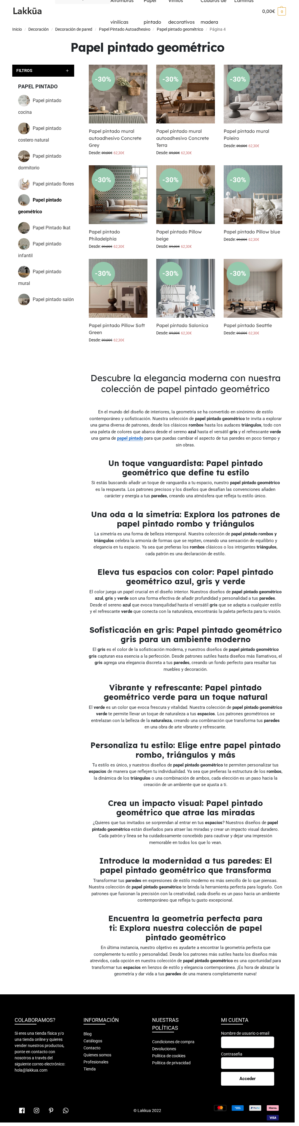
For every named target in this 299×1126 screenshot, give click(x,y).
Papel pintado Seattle (248, 325)
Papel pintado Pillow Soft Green (117, 328)
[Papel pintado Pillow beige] (185, 194)
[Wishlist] (138, 73)
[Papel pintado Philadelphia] (118, 194)
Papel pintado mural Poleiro (246, 134)
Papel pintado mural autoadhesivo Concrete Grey (115, 138)
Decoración (38, 29)
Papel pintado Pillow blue (252, 232)
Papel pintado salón (53, 299)
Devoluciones (164, 1048)
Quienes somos (97, 1055)
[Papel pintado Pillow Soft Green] (118, 288)
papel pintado (130, 438)
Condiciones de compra (173, 1041)
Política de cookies (168, 1055)
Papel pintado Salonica (182, 325)
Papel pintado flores (53, 184)
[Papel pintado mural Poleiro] (253, 94)
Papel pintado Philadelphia (104, 235)
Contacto (92, 1048)
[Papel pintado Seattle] (253, 288)
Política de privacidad (171, 1062)
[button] (274, 11)
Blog (88, 1034)
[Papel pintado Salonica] (185, 288)
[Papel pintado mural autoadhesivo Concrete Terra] (185, 94)
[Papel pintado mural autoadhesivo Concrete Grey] (118, 94)
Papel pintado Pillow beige (179, 235)
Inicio (17, 29)
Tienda (90, 1069)
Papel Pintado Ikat (51, 228)
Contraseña (231, 1054)
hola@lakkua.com (31, 1070)
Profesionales (96, 1062)
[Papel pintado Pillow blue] (253, 194)
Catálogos (93, 1041)
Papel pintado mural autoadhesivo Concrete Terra (182, 138)
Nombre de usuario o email (245, 1033)
